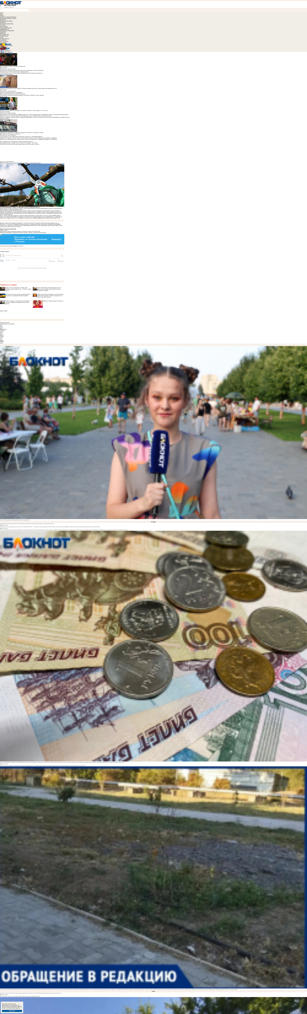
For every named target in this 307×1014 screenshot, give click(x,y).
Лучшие (8, 260)
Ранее (13, 260)
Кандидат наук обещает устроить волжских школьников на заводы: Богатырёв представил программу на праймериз (28, 138)
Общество (2, 161)
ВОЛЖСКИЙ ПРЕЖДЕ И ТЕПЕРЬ (8, 18)
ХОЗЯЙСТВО (3, 40)
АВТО (1, 14)
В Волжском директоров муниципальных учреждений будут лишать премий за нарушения (19, 762)
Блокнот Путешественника (6, 74)
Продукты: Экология (18, 246)
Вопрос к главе (3, 96)
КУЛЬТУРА (2, 25)
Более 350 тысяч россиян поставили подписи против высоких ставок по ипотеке (54, 762)
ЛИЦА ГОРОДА (4, 26)
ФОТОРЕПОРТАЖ (4, 38)
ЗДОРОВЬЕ (3, 19)
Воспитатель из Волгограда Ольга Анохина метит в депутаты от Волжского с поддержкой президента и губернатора (28, 139)
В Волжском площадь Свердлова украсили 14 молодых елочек (15, 231)
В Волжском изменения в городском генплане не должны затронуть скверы (18, 232)
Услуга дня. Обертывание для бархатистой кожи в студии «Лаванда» (224, 989)
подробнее (12, 323)
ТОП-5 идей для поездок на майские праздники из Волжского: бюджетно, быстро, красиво (22, 95)
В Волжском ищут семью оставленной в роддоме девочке (14, 71)
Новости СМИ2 (3, 311)
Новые (2, 260)
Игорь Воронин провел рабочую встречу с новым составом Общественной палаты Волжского (81, 529)
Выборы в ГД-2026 (4, 118)
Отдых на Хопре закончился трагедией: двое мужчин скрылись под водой (87, 762)
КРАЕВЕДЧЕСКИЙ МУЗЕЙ (6, 24)
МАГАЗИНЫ (8, 51)
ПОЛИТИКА (3, 33)
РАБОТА (9, 44)
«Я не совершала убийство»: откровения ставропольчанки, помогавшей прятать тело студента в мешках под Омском (25, 765)
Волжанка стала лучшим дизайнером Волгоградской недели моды (115, 529)
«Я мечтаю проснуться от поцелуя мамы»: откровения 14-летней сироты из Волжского (21, 73)
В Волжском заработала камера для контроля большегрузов (14, 523)
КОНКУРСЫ (3, 22)
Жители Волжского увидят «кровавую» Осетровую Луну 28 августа (41, 523)
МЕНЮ (1, 13)
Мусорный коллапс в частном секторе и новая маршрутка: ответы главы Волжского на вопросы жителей (25, 116)
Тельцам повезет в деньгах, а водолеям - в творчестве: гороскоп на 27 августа (138, 989)
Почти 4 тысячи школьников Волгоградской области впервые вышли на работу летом (18, 993)
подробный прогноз (4, 323)
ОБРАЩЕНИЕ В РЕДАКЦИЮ (7, 30)
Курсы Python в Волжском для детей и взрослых (83, 989)
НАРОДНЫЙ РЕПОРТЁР (6, 28)
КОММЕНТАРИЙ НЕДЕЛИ (6, 21)
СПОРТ (2, 37)
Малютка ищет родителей (6, 52)
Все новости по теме (5, 69)
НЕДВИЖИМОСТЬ (4, 29)
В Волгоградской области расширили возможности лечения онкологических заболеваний (67, 765)
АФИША (2, 15)
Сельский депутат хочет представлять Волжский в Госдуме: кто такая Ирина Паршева (21, 136)
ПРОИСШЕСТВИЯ (4, 34)
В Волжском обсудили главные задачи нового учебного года (49, 993)
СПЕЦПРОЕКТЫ (4, 36)
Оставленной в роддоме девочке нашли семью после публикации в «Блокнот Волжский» (21, 70)
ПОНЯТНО (12, 1011)
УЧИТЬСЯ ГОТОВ (8, 45)
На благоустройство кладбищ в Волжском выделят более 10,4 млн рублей (85, 526)
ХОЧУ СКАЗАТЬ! (4, 41)
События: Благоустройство (6, 246)
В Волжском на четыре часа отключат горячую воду (114, 762)
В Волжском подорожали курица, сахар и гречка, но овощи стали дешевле (57, 989)
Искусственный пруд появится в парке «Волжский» (12, 93)
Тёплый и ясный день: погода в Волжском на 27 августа (198, 989)
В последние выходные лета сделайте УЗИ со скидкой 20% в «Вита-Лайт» (170, 989)
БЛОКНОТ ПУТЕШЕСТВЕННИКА (8, 17)
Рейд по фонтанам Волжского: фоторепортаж (11, 92)
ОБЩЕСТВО (3, 32)
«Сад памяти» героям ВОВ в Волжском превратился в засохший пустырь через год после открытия (21, 989)
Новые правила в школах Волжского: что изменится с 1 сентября (107, 989)
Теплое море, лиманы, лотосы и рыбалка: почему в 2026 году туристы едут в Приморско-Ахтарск (21, 996)
